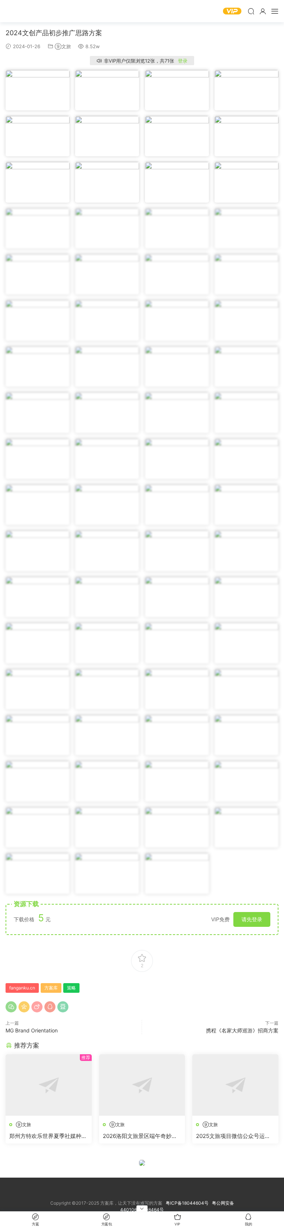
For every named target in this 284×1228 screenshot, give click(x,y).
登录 (182, 60)
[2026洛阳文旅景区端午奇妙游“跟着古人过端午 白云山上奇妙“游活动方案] (142, 1085)
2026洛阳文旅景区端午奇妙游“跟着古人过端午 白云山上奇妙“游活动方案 (141, 1136)
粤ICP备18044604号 (188, 1203)
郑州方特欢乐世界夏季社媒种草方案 (48, 1136)
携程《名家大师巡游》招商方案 (242, 1030)
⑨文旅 (63, 46)
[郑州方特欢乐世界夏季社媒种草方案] (49, 1085)
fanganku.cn (22, 988)
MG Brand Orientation (32, 1030)
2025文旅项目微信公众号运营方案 (233, 1136)
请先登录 (251, 919)
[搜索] (251, 11)
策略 (71, 988)
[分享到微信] (11, 1006)
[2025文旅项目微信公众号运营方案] (235, 1085)
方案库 (28, 11)
